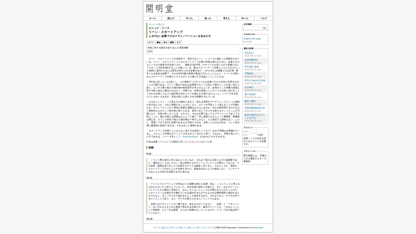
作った (245, 18)
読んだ (171, 18)
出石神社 (249, 87)
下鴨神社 (249, 73)
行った (189, 18)
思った (191, 227)
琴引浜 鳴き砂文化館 (255, 80)
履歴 (172, 42)
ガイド (151, 42)
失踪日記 (249, 53)
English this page (252, 38)
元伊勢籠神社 (251, 59)
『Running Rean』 (190, 136)
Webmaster (257, 227)
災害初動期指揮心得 (254, 108)
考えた (226, 18)
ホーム (152, 18)
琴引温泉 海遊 (251, 66)
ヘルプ (263, 18)
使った (208, 18)
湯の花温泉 (250, 94)
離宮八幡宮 (250, 101)
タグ (179, 42)
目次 (165, 42)
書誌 (159, 42)
